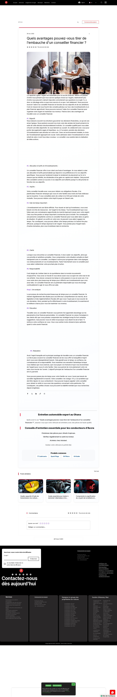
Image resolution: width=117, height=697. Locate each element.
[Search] (101, 2)
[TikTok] (23, 574)
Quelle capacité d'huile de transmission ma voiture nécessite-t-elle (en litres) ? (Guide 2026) (30, 497)
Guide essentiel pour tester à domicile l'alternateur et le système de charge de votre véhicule (58, 497)
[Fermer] (73, 684)
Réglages (48, 685)
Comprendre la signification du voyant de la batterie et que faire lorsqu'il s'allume (85, 497)
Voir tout (96, 471)
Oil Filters (66, 456)
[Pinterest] (31, 574)
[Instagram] (16, 574)
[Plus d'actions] (89, 34)
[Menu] (105, 2)
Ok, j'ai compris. (57, 685)
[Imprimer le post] (44, 393)
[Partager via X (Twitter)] (32, 393)
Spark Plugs (55, 456)
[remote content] (58, 151)
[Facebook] (13, 574)
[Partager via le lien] (40, 393)
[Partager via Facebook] (27, 393)
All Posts (20, 22)
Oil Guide (77, 456)
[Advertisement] (58, 671)
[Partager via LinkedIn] (36, 393)
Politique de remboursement (104, 575)
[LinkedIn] (27, 574)
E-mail (6, 555)
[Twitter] (20, 574)
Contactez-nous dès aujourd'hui (19, 580)
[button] (78, 22)
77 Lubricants (42, 456)
